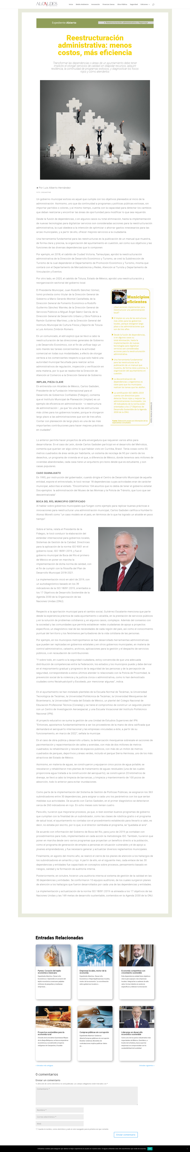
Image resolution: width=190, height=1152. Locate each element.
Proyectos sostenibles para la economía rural (51, 1033)
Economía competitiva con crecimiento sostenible (133, 972)
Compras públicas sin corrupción (94, 1032)
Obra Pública (122, 4)
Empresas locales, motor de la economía (93, 972)
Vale (149, 1148)
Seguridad (134, 4)
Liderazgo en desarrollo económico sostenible (132, 1033)
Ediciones (144, 4)
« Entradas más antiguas (44, 1065)
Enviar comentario (125, 1134)
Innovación (95, 4)
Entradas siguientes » (146, 1065)
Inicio (71, 4)
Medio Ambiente (82, 4)
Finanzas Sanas (108, 4)
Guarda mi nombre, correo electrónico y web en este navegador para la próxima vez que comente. (73, 1129)
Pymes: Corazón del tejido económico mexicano (49, 972)
